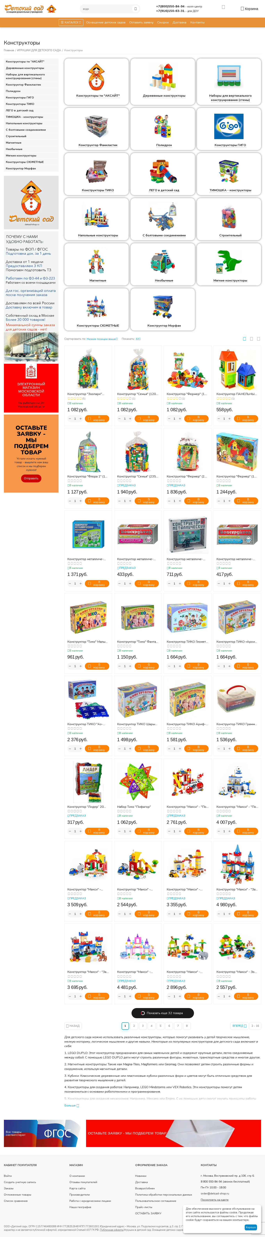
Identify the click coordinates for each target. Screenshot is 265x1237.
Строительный (230, 235)
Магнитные (98, 280)
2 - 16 (255, 1026)
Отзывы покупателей (83, 1182)
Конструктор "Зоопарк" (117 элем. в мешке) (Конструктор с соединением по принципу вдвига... (87, 394)
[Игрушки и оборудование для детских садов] (31, 8)
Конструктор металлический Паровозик (85, 559)
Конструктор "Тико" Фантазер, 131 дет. (137, 642)
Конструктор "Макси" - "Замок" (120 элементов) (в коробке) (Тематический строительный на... (87, 972)
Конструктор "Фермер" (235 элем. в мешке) (187, 476)
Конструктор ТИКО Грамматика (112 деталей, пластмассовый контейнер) (237, 724)
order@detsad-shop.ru (215, 1193)
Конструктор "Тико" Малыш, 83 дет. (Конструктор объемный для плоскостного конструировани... (87, 642)
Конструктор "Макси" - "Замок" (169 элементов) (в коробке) (236, 889)
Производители (79, 1195)
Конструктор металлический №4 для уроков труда (137, 559)
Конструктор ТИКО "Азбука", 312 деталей (85, 724)
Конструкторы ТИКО (98, 190)
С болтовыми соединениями (164, 235)
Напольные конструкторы (98, 235)
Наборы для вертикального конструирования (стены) (230, 98)
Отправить (31, 478)
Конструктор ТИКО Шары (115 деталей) (136, 724)
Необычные (164, 280)
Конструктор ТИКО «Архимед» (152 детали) (236, 642)
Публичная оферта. (112, 1230)
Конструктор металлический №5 (234, 559)
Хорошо (251, 1227)
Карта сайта (77, 1188)
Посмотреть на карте (215, 1200)
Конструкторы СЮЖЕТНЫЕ (98, 326)
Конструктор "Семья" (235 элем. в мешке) (136, 476)
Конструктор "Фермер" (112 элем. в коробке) (237, 476)
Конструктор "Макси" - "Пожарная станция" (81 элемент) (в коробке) (187, 807)
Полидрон (164, 145)
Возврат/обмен (145, 1188)
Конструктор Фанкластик (98, 145)
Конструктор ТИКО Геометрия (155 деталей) (187, 642)
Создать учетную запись (20, 1182)
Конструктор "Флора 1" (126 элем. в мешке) (88, 476)
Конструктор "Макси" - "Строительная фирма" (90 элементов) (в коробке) (186, 889)
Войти (8, 1176)
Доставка (141, 1182)
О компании (77, 1176)
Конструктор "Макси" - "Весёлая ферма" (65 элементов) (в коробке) (86, 889)
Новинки (140, 1176)
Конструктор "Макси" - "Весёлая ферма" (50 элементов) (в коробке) (136, 889)
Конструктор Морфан (164, 326)
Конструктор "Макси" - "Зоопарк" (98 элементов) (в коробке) (187, 972)
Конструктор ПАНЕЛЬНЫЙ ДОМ (236, 394)
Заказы (8, 1188)
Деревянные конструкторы (164, 96)
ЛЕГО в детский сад (164, 190)
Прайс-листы (143, 1207)
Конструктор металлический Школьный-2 (185, 559)
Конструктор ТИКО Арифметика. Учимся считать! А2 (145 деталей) (186, 724)
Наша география (80, 1207)
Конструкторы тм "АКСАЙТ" (98, 96)
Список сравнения (16, 1201)
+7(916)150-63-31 (170, 11)
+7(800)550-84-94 (170, 6)
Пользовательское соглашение (155, 1201)
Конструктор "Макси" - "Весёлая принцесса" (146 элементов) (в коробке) (136, 972)
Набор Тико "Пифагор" (134, 807)
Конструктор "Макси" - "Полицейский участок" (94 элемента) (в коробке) (236, 807)
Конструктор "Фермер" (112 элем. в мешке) (187, 394)
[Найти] (135, 8)
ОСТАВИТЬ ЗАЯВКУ (148, 1213)
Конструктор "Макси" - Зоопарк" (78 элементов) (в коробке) (237, 972)
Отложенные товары (17, 1195)
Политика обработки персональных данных (163, 1195)
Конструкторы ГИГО (230, 145)
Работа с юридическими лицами (90, 1201)
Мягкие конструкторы (230, 280)
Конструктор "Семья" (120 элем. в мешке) (136, 394)
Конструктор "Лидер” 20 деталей (85, 807)
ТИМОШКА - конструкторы (230, 190)
